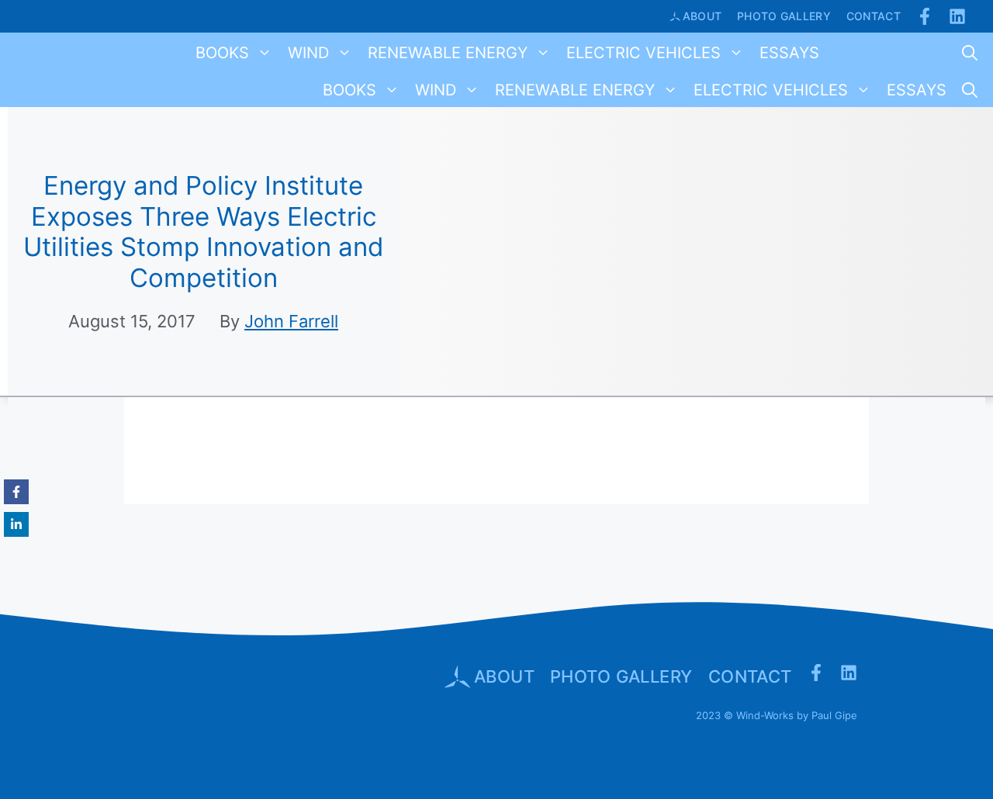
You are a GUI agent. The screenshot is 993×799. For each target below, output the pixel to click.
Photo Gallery (784, 15)
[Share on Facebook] (16, 491)
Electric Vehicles (643, 52)
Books (222, 52)
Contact (873, 15)
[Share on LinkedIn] (16, 524)
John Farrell (291, 321)
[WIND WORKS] (34, 53)
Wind (308, 52)
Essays (789, 52)
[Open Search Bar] (969, 53)
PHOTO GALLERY (621, 676)
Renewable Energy (448, 52)
